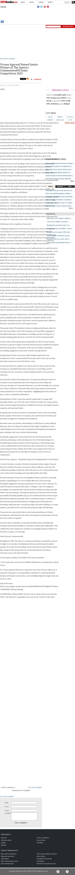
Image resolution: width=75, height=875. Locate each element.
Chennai (50, 120)
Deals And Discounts (7, 863)
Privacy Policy (41, 840)
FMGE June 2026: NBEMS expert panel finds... (60, 196)
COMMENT (37, 79)
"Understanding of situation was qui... (58, 235)
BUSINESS (12, 59)
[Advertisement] (47, 14)
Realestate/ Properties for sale (46, 863)
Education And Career (7, 856)
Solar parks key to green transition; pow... (59, 169)
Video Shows (5, 859)
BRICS (64, 98)
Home (23, 2)
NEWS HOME (4, 59)
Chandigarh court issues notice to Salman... (59, 203)
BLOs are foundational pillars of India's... (59, 193)
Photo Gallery (41, 856)
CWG (63, 100)
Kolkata (70, 117)
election (69, 95)
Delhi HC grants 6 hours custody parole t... (59, 206)
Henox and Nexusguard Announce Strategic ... (60, 163)
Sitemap (3, 845)
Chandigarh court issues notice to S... (58, 225)
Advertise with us (6, 840)
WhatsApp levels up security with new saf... (59, 190)
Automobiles (41, 861)
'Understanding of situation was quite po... (59, 200)
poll (64, 95)
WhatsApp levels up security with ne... (58, 239)
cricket (61, 104)
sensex (69, 98)
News (31, 2)
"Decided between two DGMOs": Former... (60, 228)
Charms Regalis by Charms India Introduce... (60, 175)
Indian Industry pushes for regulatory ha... (59, 166)
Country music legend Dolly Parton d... (59, 242)
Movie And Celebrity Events (9, 861)
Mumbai (60, 117)
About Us (4, 838)
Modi (68, 100)
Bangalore (60, 120)
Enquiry (3, 842)
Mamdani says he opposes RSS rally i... (59, 232)
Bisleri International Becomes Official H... (59, 179)
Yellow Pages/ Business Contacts (47, 854)
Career (41, 2)
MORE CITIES (70, 123)
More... (72, 181)
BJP (59, 101)
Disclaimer (40, 842)
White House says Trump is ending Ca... (59, 218)
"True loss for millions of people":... (58, 221)
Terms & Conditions (43, 838)
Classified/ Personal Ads (44, 859)
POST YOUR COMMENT (35, 787)
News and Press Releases (9, 854)
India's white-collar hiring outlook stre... (58, 172)
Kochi (70, 120)
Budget (67, 104)
